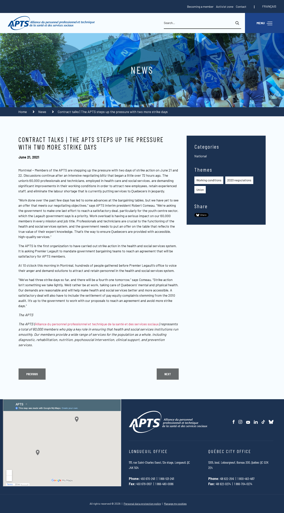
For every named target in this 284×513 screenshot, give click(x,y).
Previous (32, 374)
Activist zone (224, 6)
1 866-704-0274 (243, 484)
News (42, 112)
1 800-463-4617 (246, 478)
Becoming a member (200, 6)
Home (23, 112)
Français (269, 6)
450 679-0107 (144, 484)
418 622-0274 (223, 484)
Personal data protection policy (142, 503)
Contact (241, 6)
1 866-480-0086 (164, 484)
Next (167, 374)
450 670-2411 (148, 478)
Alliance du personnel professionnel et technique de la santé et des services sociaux (97, 324)
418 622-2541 (227, 478)
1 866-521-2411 (166, 478)
